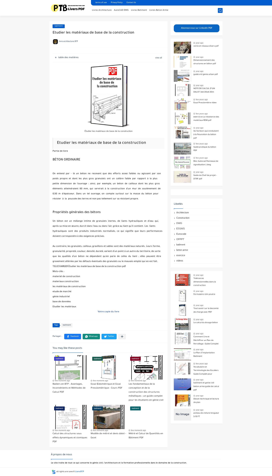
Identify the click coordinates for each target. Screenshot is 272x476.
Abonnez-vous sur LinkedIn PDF (196, 28)
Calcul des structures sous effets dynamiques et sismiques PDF (70, 438)
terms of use (101, 3)
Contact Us (131, 3)
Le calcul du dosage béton (205, 323)
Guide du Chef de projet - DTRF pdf (205, 177)
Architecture (182, 212)
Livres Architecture (102, 10)
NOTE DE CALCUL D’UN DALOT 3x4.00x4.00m (204, 90)
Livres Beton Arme (158, 10)
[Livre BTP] (69, 7)
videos (179, 260)
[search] (220, 10)
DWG (179, 223)
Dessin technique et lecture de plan (206, 401)
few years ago (202, 99)
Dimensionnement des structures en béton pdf (204, 62)
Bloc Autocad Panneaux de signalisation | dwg (205, 163)
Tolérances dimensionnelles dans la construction (204, 282)
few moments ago (62, 381)
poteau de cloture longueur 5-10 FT (206, 415)
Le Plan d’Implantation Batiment (204, 355)
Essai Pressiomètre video (205, 103)
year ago (199, 43)
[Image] (182, 47)
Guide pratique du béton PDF (204, 149)
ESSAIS (180, 228)
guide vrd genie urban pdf (205, 74)
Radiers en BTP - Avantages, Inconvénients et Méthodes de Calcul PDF (69, 388)
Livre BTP (79, 472)
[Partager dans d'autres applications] (122, 336)
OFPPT (180, 239)
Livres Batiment (139, 10)
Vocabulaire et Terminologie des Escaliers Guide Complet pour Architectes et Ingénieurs (205, 371)
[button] (72, 336)
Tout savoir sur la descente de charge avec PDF (205, 310)
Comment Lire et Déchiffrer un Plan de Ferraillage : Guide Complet (205, 340)
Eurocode (181, 233)
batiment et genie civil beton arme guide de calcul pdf (206, 386)
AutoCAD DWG (121, 10)
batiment (59, 26)
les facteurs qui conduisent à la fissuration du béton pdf (206, 134)
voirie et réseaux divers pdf (206, 46)
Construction (182, 217)
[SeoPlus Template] (54, 472)
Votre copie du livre (108, 312)
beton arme (182, 250)
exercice (180, 255)
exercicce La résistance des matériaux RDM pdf (206, 119)
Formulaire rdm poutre (204, 294)
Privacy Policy (116, 3)
